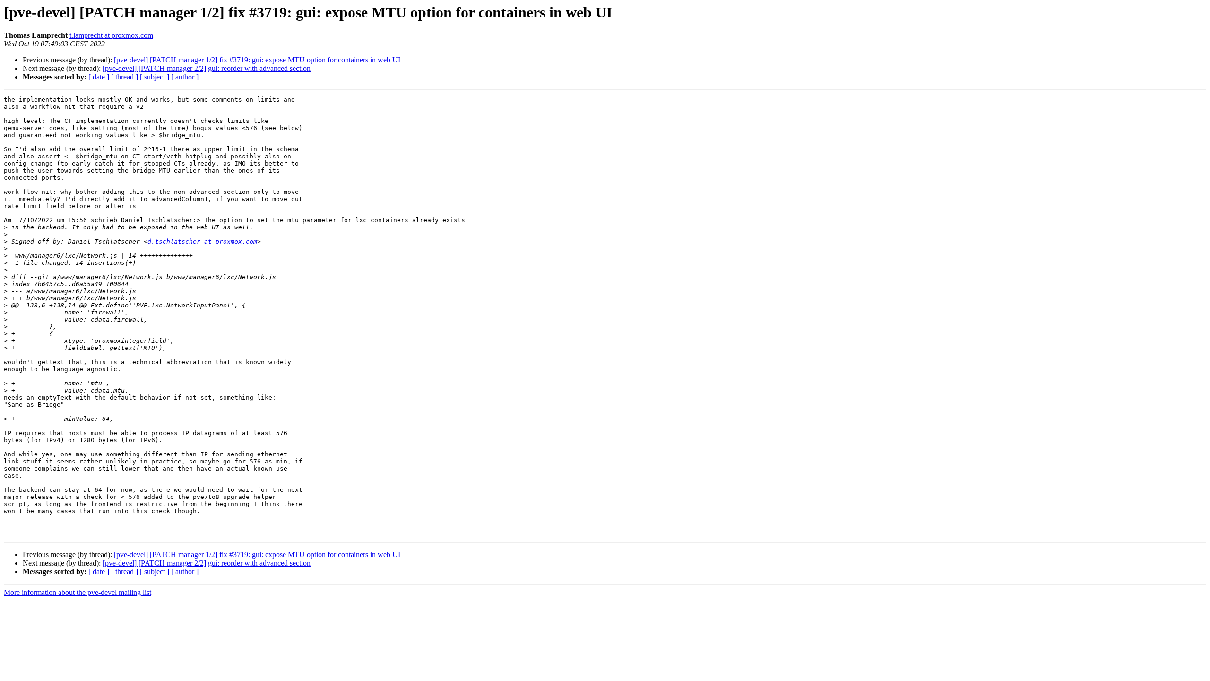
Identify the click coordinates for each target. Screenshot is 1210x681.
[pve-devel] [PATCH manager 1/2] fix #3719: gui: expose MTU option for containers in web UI (257, 60)
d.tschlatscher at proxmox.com (202, 241)
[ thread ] (124, 77)
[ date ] (98, 77)
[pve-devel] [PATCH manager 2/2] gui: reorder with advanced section (207, 68)
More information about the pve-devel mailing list (77, 592)
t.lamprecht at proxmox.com (111, 35)
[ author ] (185, 77)
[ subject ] (154, 77)
